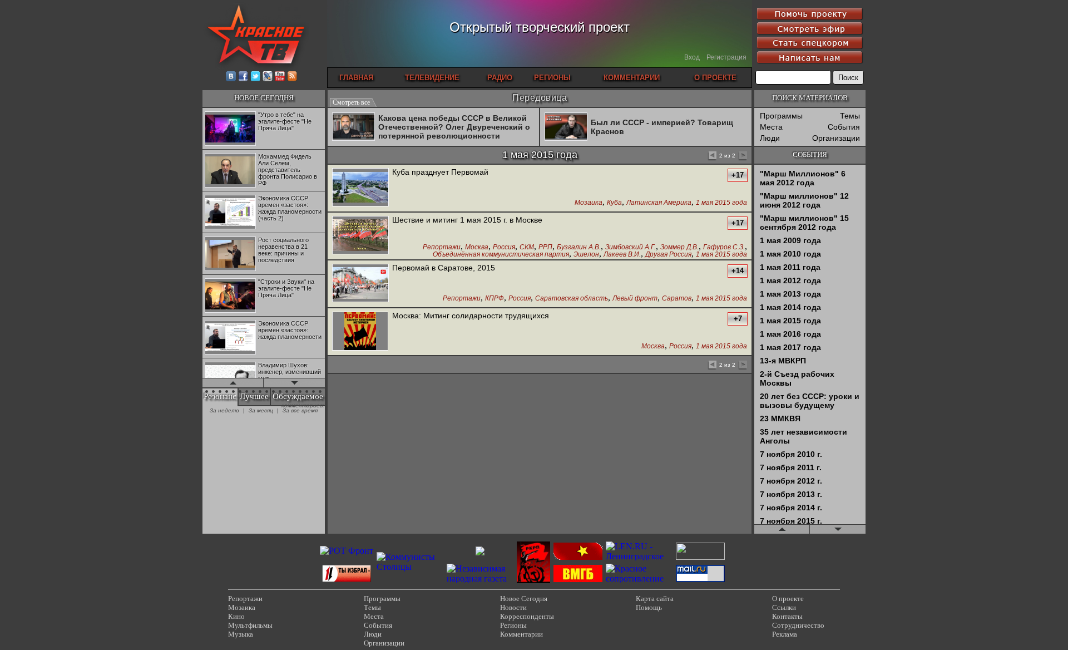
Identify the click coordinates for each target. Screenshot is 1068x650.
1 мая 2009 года (790, 240)
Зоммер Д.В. (679, 247)
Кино (236, 616)
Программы (781, 115)
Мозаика (588, 202)
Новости (513, 607)
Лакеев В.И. (622, 254)
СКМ (527, 247)
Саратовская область (571, 298)
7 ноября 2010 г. (791, 454)
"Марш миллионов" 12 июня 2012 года (804, 200)
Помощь (649, 607)
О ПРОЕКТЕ (715, 77)
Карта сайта (655, 598)
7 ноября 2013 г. (791, 494)
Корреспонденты (527, 616)
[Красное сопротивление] (639, 578)
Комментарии (521, 634)
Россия (504, 247)
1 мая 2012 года (790, 280)
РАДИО (499, 77)
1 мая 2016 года (790, 333)
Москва (476, 247)
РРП (545, 247)
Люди (770, 138)
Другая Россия (668, 254)
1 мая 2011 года (790, 267)
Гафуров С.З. (724, 247)
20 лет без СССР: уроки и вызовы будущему (809, 401)
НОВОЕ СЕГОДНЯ (264, 97)
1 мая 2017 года (790, 347)
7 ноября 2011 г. (791, 467)
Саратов (676, 298)
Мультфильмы (250, 625)
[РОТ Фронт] (346, 550)
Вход (692, 57)
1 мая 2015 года (721, 202)
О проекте (788, 598)
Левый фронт (634, 298)
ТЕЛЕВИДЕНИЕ (432, 77)
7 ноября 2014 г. (791, 507)
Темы (850, 115)
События (844, 126)
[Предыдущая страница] (711, 156)
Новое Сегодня (523, 598)
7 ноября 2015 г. (791, 520)
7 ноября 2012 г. (791, 480)
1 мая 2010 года (790, 253)
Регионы (513, 625)
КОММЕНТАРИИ (632, 77)
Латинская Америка (658, 202)
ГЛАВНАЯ (356, 77)
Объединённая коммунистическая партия (501, 254)
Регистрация (726, 57)
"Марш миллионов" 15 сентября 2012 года (804, 223)
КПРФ (494, 298)
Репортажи (442, 247)
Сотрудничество (798, 625)
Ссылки (784, 607)
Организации (836, 138)
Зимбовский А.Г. (630, 247)
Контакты (787, 616)
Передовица (539, 97)
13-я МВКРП (783, 360)
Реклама (784, 634)
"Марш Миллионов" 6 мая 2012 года (803, 178)
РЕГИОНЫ (552, 77)
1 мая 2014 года (790, 307)
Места (771, 126)
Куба (614, 202)
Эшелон (586, 254)
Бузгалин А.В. (579, 247)
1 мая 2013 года (790, 293)
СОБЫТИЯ (810, 154)
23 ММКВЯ (780, 418)
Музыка (240, 634)
